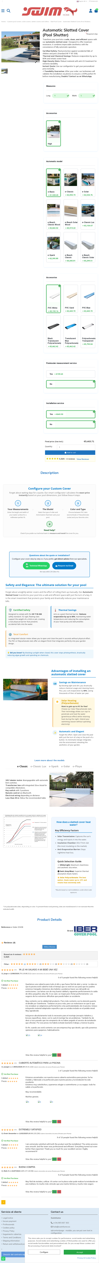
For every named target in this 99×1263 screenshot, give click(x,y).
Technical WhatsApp (38, 566)
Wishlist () (94, 1)
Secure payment (9, 1221)
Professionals (8, 1224)
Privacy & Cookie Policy (86, 1258)
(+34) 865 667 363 (61, 1223)
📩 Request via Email (64, 566)
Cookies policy (8, 1228)
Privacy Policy (8, 1231)
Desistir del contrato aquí (14, 1254)
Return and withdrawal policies (16, 1244)
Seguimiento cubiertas (12, 1234)
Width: (74, 96)
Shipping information (11, 1241)
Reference (6, 927)
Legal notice (8, 1218)
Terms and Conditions (12, 1237)
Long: (48, 96)
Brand (70, 931)
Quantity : (49, 446)
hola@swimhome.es (61, 1227)
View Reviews (83, 459)
